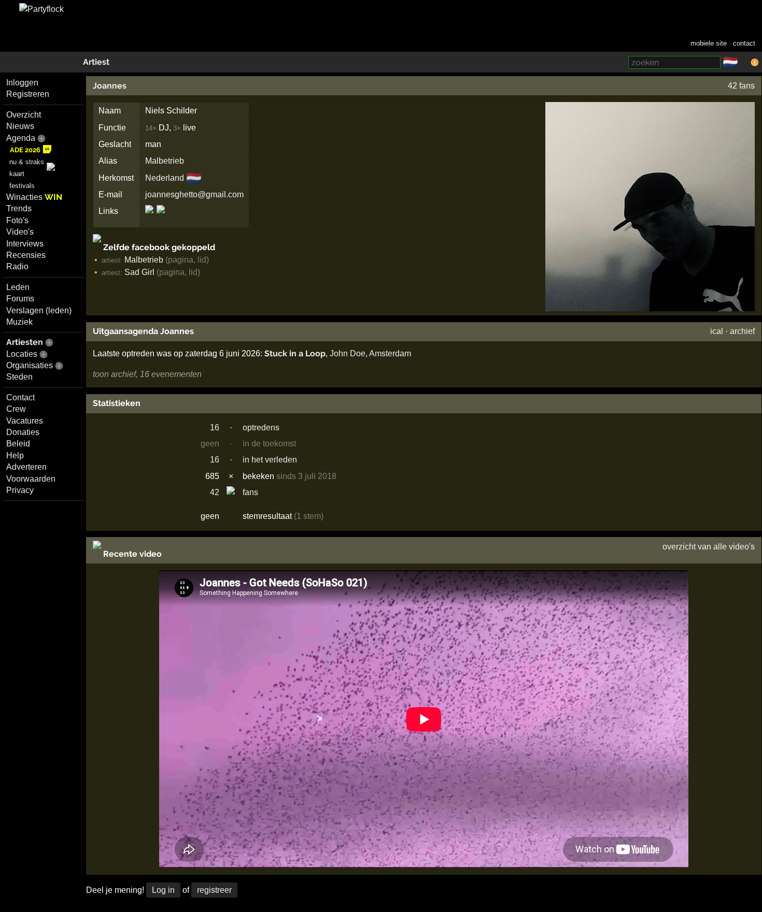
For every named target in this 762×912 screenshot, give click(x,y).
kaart (16, 174)
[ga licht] (744, 63)
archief (742, 331)
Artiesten (24, 342)
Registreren (27, 94)
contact (744, 43)
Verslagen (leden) (39, 310)
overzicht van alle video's (708, 546)
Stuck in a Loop (295, 353)
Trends (19, 208)
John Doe (347, 353)
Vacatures (24, 420)
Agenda (20, 138)
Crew (16, 408)
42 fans (741, 85)
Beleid (18, 443)
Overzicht (23, 114)
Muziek (19, 321)
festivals (22, 186)
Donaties (22, 432)
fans (250, 492)
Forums (20, 298)
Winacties (34, 197)
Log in (163, 890)
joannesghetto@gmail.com (194, 194)
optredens (261, 427)
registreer (214, 890)
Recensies (26, 255)
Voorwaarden (30, 478)
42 (214, 492)
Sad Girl (139, 272)
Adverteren (26, 466)
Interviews (25, 243)
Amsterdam (390, 353)
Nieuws (20, 126)
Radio (17, 266)
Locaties (21, 354)
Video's (20, 231)
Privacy (20, 490)
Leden (18, 287)
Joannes (109, 86)
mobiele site (708, 43)
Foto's (17, 220)
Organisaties (29, 365)
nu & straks (26, 162)
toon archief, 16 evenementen (147, 374)
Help (15, 455)
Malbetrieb (164, 160)
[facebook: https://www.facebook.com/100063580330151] (150, 218)
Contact (20, 397)
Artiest (96, 62)
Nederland (164, 177)
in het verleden (270, 459)
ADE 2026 (25, 150)
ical (716, 331)
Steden (19, 376)
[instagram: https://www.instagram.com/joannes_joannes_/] (160, 218)
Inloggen (22, 82)
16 (214, 427)
